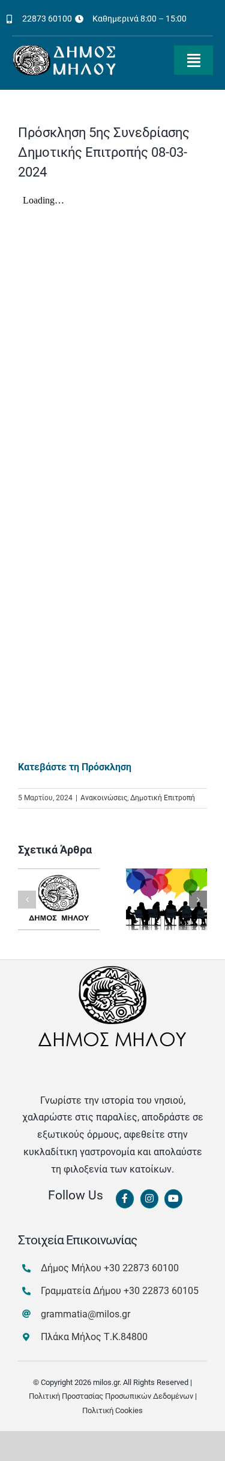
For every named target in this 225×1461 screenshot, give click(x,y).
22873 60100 (47, 18)
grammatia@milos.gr (85, 1314)
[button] (27, 900)
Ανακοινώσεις (103, 798)
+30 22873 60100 (141, 1268)
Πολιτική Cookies (112, 1410)
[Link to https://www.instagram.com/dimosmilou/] (149, 1198)
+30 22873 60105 (161, 1290)
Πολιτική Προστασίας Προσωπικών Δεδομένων (111, 1396)
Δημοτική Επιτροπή (162, 798)
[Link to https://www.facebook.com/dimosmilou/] (125, 1198)
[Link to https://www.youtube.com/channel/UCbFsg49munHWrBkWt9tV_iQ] (173, 1198)
